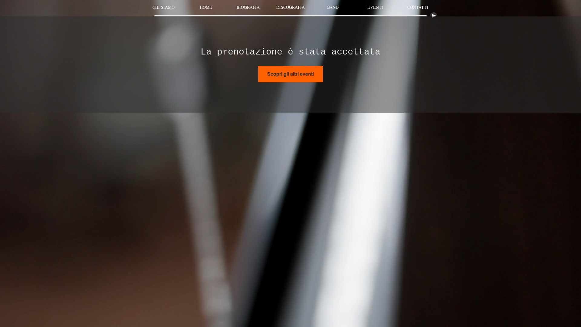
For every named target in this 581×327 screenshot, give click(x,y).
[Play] (433, 15)
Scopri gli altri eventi (290, 74)
